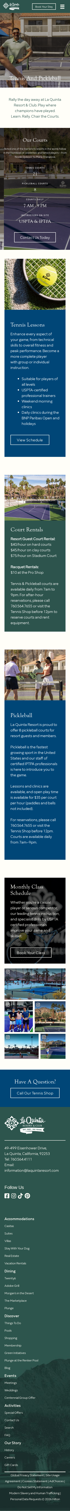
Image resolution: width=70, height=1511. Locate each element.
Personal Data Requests (25, 1499)
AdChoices (56, 1481)
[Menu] (62, 6)
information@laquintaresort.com (31, 1170)
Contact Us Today (35, 237)
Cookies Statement (34, 1481)
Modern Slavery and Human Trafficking (34, 1493)
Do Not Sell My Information (35, 1487)
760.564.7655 (21, 825)
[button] (29, 440)
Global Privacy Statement (27, 1475)
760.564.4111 (21, 1159)
